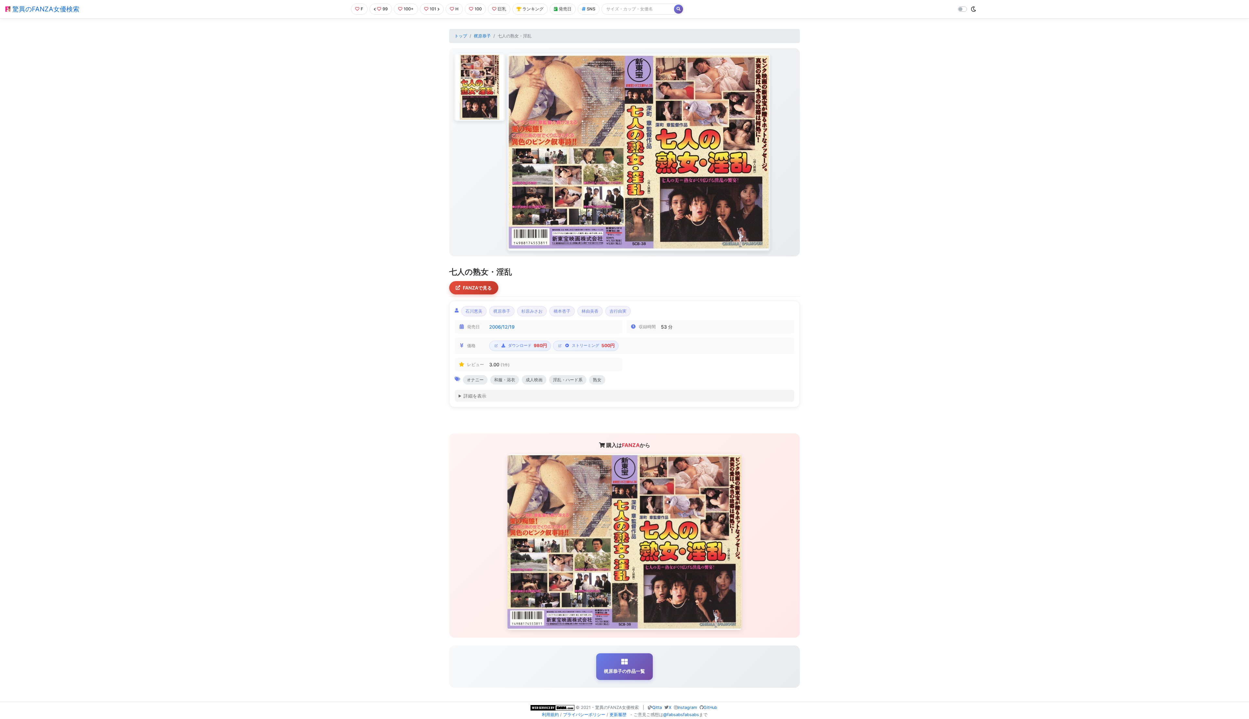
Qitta (657, 707)
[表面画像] (479, 87)
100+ (409, 9)
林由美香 (590, 311)
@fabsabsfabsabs (681, 714)
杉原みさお (532, 311)
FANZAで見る (477, 288)
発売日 (565, 9)
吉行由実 (618, 311)
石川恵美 (473, 311)
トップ (460, 36)
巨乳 (502, 9)
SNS (591, 9)
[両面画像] (638, 152)
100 (478, 9)
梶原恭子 (482, 36)
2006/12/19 (502, 327)
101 (433, 9)
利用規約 (550, 714)
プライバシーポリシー (584, 714)
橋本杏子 (562, 311)
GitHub (710, 707)
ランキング (533, 9)
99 (385, 9)
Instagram (687, 707)
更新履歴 (618, 714)
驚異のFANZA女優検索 (44, 9)
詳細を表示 (474, 396)
